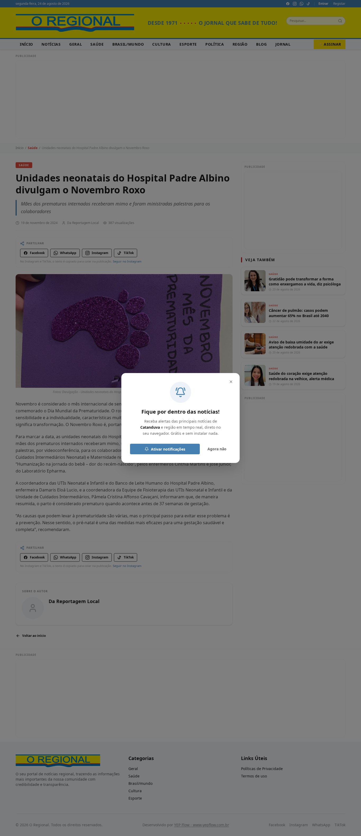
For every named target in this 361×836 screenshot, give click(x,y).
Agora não (216, 448)
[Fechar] (231, 382)
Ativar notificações (168, 449)
